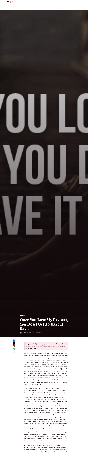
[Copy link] (14, 352)
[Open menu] (8, 2)
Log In (79, 1)
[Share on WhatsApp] (14, 349)
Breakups (22, 315)
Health (49, 1)
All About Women (36, 1)
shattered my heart (41, 441)
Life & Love (55, 1)
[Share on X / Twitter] (14, 343)
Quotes (60, 1)
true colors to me (45, 380)
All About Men (27, 1)
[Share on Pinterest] (14, 346)
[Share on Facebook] (14, 340)
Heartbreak (44, 1)
